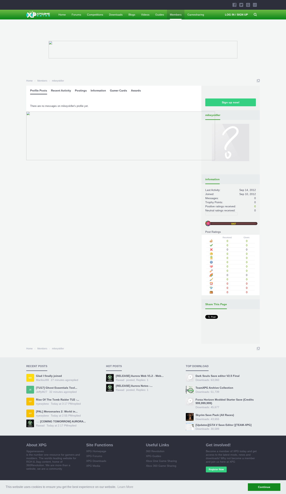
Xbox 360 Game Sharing (161, 465)
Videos (145, 14)
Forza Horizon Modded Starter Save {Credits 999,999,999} (225, 401)
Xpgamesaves (35, 451)
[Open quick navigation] (258, 81)
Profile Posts (38, 90)
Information (98, 90)
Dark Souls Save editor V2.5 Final (218, 375)
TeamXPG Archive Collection (214, 387)
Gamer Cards (118, 90)
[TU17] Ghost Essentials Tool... (56, 387)
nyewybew (42, 403)
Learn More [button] (125, 487)
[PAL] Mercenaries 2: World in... (57, 411)
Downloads (116, 14)
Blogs (131, 14)
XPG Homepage (96, 451)
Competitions (95, 14)
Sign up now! (231, 102)
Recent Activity (61, 90)
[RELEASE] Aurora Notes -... (134, 385)
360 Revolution (155, 451)
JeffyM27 (41, 391)
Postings (81, 90)
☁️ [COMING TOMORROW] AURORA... (61, 421)
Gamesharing (195, 14)
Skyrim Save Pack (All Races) (215, 415)
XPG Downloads (96, 460)
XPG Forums (94, 456)
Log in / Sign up (236, 14)
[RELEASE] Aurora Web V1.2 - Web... (140, 375)
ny (30, 401)
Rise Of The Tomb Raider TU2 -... (57, 399)
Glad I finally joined (49, 375)
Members (176, 14)
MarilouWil (42, 379)
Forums (76, 14)
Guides (159, 14)
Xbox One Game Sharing (161, 460)
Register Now (216, 469)
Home (62, 14)
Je (30, 390)
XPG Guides (153, 456)
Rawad (40, 425)
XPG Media (93, 465)
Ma (30, 378)
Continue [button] (264, 487)
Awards (136, 90)
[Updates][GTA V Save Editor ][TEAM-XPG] (224, 424)
